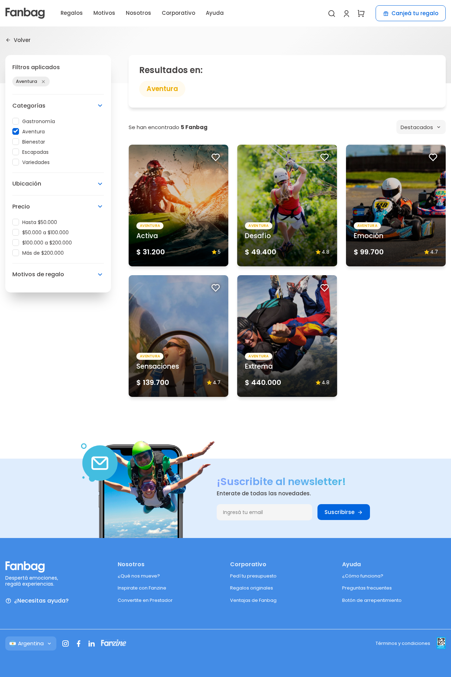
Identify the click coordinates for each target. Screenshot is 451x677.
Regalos (72, 13)
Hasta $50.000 (39, 222)
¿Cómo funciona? (362, 576)
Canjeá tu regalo (414, 13)
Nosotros (138, 13)
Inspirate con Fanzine (142, 588)
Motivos (104, 13)
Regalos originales (251, 588)
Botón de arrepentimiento (372, 600)
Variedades (36, 162)
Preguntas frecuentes (367, 588)
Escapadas (35, 152)
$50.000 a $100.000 (45, 232)
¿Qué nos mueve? (139, 576)
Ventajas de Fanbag (253, 600)
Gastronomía (38, 121)
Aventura (33, 131)
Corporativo (178, 13)
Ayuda (215, 13)
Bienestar (33, 141)
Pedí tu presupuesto (253, 576)
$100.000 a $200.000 (47, 242)
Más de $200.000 (43, 252)
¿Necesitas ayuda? (41, 601)
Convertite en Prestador (145, 600)
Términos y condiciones (403, 643)
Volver (22, 40)
